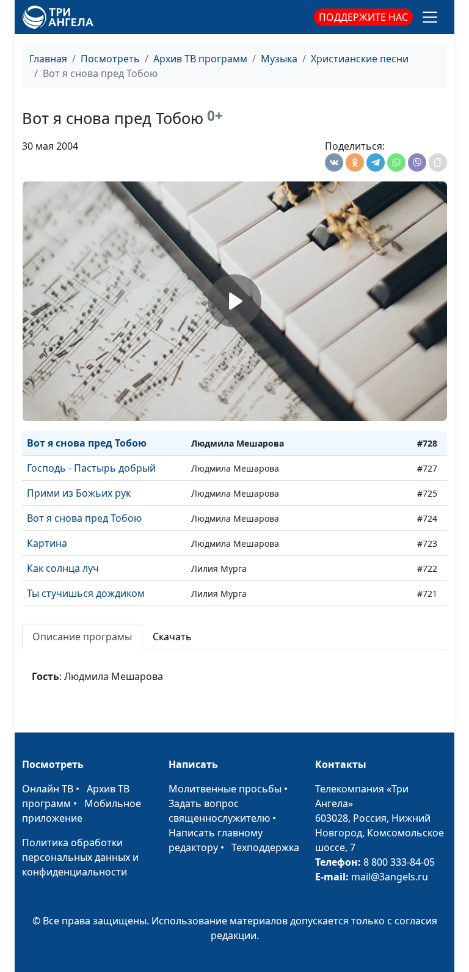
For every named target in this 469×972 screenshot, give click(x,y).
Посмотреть (110, 58)
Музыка (279, 58)
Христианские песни (360, 58)
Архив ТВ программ (200, 58)
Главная (48, 58)
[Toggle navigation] (430, 17)
